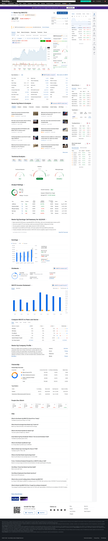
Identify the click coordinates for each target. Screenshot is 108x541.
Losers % (85, 88)
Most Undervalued (75, 147)
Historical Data (28, 35)
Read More (14, 356)
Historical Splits (35, 35)
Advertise (86, 508)
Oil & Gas (66, 348)
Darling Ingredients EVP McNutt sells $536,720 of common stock (21, 129)
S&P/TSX (73, 27)
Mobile (71, 508)
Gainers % (80, 88)
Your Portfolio (72, 511)
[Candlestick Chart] (12, 38)
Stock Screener (58, 3)
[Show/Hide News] (40, 38)
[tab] (14, 160)
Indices (73, 13)
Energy (66, 351)
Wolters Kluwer (38, 404)
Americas (40, 5)
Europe (44, 5)
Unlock (31, 340)
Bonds (84, 13)
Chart (18, 32)
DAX (73, 37)
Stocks (4, 5)
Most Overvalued (83, 147)
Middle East (48, 5)
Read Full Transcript (63, 232)
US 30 (73, 31)
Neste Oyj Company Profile (21, 345)
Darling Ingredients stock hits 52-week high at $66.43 (21, 137)
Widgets (71, 513)
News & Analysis (25, 32)
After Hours (13, 5)
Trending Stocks (76, 123)
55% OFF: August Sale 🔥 (85, 1)
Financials (33, 32)
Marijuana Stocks (35, 5)
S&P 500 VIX (74, 35)
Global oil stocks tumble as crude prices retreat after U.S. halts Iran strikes (51, 137)
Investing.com (43, 140)
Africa (57, 5)
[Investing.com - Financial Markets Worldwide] (7, 1)
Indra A (14, 404)
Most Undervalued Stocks (76, 144)
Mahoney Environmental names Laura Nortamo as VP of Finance (21, 145)
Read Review (89, 117)
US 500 (73, 33)
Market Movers (75, 85)
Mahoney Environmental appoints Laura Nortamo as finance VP (51, 113)
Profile (18, 35)
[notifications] (103, 1)
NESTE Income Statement (21, 285)
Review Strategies (45, 27)
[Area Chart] (15, 38)
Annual (13, 288)
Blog (71, 506)
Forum (45, 32)
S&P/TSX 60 (74, 29)
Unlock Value (64, 18)
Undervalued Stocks (71, 5)
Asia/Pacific (54, 5)
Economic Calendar (49, 3)
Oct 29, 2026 (46, 92)
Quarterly (18, 288)
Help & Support (87, 511)
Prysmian (60, 404)
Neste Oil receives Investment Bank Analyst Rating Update (20, 113)
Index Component (43, 35)
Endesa (25, 404)
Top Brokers (75, 110)
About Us (86, 506)
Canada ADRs (28, 5)
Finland (66, 356)
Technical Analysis (18, 156)
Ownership (22, 35)
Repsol (48, 404)
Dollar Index (74, 39)
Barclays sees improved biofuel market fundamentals (50, 121)
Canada (8, 5)
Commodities (78, 13)
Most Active (74, 88)
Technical (39, 32)
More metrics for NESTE (62, 74)
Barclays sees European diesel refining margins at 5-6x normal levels (21, 121)
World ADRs (23, 5)
